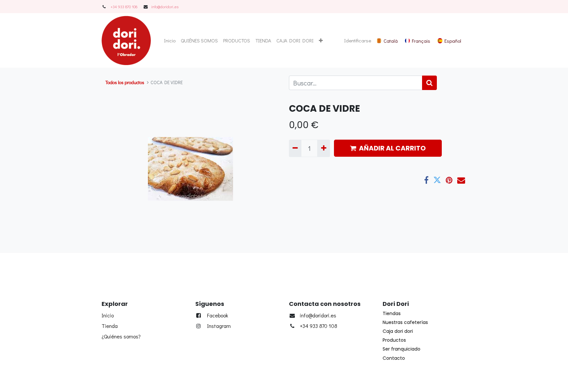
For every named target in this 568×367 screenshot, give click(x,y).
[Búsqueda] (429, 83)
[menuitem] (169, 40)
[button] (320, 40)
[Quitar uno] (295, 148)
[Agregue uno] (323, 148)
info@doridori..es (164, 6)
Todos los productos (125, 82)
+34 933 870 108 (123, 6)
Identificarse (357, 40)
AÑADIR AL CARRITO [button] (392, 148)
